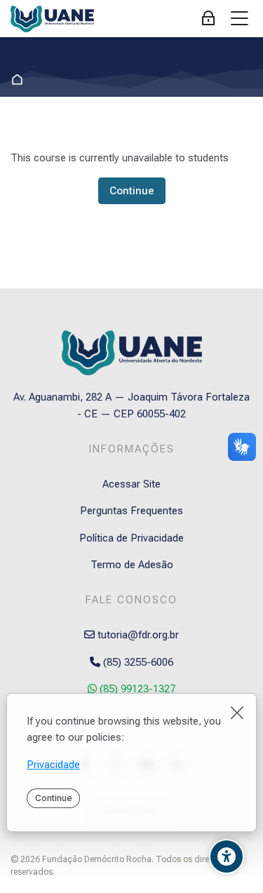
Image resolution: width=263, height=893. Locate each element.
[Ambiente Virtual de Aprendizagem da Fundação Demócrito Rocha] (52, 19)
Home (20, 79)
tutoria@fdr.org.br (137, 635)
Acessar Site (131, 484)
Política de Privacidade (131, 538)
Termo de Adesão (131, 564)
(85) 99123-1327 (136, 689)
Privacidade (53, 764)
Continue (53, 798)
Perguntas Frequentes (131, 510)
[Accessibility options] (226, 856)
